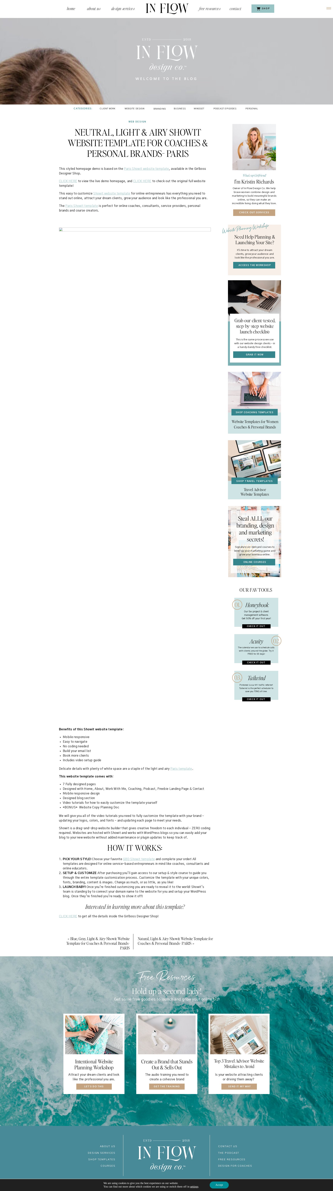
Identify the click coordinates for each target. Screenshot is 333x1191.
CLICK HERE (68, 181)
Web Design (137, 122)
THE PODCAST (228, 1153)
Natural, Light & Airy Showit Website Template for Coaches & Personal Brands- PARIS (175, 941)
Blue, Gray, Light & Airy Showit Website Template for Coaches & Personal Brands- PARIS (98, 943)
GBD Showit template (139, 859)
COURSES (108, 1166)
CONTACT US (227, 1146)
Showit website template (111, 193)
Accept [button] (219, 1184)
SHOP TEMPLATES (101, 1159)
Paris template (181, 768)
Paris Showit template (81, 205)
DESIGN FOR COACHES (235, 1166)
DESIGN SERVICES (101, 1153)
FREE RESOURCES (232, 1159)
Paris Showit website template (146, 168)
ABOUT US (107, 1146)
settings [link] (194, 1186)
